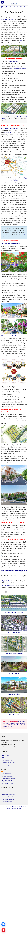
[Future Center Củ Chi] (14, 685)
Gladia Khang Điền (7, 776)
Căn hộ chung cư (6, 758)
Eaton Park (21, 721)
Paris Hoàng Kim (6, 773)
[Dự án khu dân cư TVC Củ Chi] (14, 603)
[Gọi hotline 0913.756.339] (3, 930)
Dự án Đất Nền (12, 7)
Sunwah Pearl (6, 792)
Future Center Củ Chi (14, 694)
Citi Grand (6, 723)
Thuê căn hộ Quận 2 (7, 765)
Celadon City (14, 723)
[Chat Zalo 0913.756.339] (3, 924)
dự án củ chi (7, 132)
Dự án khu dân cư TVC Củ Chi (14, 612)
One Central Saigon (7, 783)
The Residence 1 (13, 61)
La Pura (10, 726)
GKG (2, 7)
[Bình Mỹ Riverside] (14, 664)
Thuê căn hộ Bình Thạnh (8, 762)
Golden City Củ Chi (14, 633)
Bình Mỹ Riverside (14, 673)
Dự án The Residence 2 (8, 581)
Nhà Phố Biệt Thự (7, 760)
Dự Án (6, 7)
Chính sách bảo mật (16, 808)
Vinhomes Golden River (8, 794)
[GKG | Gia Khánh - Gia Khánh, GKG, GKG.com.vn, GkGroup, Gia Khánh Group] (14, 3)
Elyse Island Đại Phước (8, 781)
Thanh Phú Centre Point (8, 778)
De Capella (12, 725)
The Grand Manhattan (8, 799)
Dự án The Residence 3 (9, 585)
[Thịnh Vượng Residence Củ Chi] (14, 644)
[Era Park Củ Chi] (14, 705)
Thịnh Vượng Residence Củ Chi (14, 653)
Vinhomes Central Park (8, 796)
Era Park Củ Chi (14, 714)
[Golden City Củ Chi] (14, 623)
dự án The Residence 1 (7, 19)
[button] (2, 2)
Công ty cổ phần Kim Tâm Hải (17, 68)
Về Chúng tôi (5, 755)
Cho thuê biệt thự (7, 801)
